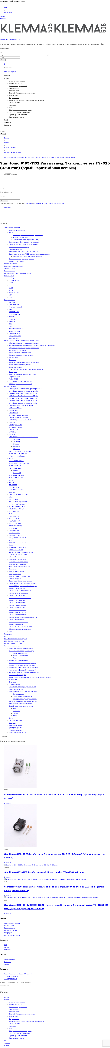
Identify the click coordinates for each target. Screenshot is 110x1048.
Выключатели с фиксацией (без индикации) (23, 667)
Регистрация (8, 12)
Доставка (7, 122)
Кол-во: (2, 196)
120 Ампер (16, 439)
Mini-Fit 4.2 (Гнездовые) (17, 504)
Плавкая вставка (14, 338)
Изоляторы (12, 569)
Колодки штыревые (15, 578)
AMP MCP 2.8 (13, 413)
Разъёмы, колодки (14, 103)
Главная (7, 76)
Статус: (2, 192)
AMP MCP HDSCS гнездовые (18, 415)
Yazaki (11, 545)
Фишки (11, 631)
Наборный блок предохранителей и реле (22, 93)
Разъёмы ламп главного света (18, 622)
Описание (7, 207)
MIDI (10, 324)
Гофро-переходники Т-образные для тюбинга (24, 348)
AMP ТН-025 (13, 429)
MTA (10, 513)
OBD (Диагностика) (15, 526)
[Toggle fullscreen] (5, 985)
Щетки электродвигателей (17, 732)
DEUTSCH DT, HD (15, 468)
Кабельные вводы (14, 684)
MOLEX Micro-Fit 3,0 (16, 509)
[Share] (3, 985)
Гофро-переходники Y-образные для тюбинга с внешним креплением (32, 345)
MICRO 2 (12, 319)
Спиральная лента (14, 376)
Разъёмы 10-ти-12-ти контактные (20, 590)
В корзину (4, 201)
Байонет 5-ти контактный (17, 559)
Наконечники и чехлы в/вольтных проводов (27, 256)
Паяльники (16, 711)
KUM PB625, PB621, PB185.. (19, 494)
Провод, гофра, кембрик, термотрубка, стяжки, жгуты (26, 100)
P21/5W (11, 278)
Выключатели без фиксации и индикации (22, 663)
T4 (9, 285)
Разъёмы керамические (16, 619)
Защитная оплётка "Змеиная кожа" (20, 352)
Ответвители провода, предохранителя (21, 259)
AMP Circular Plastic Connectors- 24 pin (23, 391)
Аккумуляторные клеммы (17, 230)
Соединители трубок (15, 725)
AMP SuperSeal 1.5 (15, 427)
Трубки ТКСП (13, 379)
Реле (10, 107)
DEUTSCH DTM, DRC (16, 475)
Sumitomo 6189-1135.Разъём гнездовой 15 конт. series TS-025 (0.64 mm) (44, 872)
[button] (7, 803)
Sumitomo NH (14, 530)
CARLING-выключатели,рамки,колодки (21, 651)
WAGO (11, 540)
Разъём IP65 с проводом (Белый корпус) (22, 583)
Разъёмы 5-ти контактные (17, 605)
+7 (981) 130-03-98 (11, 976)
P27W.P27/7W (14, 280)
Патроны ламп (13, 95)
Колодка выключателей (20, 655)
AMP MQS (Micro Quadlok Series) (21, 420)
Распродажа (12, 105)
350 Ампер (16, 446)
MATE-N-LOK (13, 499)
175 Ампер (16, 441)
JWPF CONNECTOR (16, 489)
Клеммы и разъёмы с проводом (19, 247)
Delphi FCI (12, 458)
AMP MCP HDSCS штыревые (18, 417)
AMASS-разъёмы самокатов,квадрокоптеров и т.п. (25, 389)
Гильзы (11, 232)
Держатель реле (14, 88)
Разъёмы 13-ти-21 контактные (18, 593)
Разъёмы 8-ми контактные (17, 612)
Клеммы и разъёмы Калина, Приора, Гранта (23, 244)
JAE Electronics (14, 487)
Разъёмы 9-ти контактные (17, 615)
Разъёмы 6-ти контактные (17, 607)
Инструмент (12, 682)
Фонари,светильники (15, 730)
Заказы (6, 964)
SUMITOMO (28, 203)
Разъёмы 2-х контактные (17, 595)
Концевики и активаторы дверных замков (22, 687)
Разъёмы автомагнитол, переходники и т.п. (23, 617)
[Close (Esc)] (1, 985)
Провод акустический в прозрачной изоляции (28, 369)
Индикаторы (13, 679)
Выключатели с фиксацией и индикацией (22, 670)
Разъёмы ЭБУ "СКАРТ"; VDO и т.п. (21, 627)
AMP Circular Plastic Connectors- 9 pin (23, 401)
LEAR (10, 497)
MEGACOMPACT (14, 314)
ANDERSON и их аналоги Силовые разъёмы (23, 437)
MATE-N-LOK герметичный (18, 501)
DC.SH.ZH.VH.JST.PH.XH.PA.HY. (20, 451)
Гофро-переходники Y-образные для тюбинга (23, 343)
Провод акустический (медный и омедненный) (24, 362)
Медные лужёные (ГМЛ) (21, 237)
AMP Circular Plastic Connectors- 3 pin (23, 393)
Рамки (15, 658)
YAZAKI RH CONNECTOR (17, 547)
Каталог (2, 16)
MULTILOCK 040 (15, 516)
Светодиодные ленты (15, 720)
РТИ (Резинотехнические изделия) (20, 110)
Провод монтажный (15, 367)
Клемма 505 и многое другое (10, 39)
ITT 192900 (13, 485)
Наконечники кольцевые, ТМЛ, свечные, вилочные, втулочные (29, 254)
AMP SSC (12, 422)
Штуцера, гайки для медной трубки (25, 699)
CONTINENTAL (14, 304)
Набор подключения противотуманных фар (23, 701)
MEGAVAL (12, 316)
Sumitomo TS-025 (40, 203)
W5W (10, 295)
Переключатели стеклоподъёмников (20, 703)
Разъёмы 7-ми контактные (17, 610)
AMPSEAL (12, 432)
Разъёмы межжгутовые (16, 624)
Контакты (3, 18)
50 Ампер (16, 449)
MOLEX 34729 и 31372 (17, 506)
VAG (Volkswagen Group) (17, 538)
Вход (5, 7)
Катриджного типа (15, 336)
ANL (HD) (12, 302)
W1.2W (11, 288)
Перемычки (12, 360)
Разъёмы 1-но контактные (17, 588)
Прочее (11, 718)
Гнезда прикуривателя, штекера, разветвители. (24, 672)
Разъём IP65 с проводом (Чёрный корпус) (23, 586)
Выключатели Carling (20, 653)
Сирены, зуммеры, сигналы (18, 115)
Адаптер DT (17, 470)
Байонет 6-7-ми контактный (18, 562)
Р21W (10, 297)
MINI (10, 326)
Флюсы (15, 715)
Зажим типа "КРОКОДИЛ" (17, 675)
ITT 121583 (12, 482)
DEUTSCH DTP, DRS (16, 477)
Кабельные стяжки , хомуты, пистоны (21, 355)
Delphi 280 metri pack (17, 456)
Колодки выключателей (16, 571)
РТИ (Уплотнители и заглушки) (19, 112)
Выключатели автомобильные (18, 660)
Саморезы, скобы (18, 694)
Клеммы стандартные (15, 249)
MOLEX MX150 (14, 511)
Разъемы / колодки (10, 930)
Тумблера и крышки (15, 727)
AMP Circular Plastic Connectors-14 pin (23, 403)
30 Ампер (16, 444)
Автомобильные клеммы (17, 81)
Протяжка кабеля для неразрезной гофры (22, 374)
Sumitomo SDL (14, 533)
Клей (14, 708)
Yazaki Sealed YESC (16, 550)
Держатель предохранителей (18, 86)
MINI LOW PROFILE (16, 328)
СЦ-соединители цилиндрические (20, 629)
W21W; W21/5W (14, 292)
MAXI (10, 309)
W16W (11, 290)
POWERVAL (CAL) (15, 333)
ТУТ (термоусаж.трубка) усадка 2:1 (20, 381)
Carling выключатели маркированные (21, 648)
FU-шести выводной (15, 307)
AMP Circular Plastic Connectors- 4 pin (23, 398)
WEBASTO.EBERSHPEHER (18, 542)
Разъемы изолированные (17, 261)
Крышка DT (17, 473)
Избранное (7, 962)
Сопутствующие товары (16, 117)
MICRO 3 (12, 321)
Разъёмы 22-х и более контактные (20, 598)
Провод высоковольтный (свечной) (20, 364)
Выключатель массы (15, 83)
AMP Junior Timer (15, 408)
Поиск (3, 60)
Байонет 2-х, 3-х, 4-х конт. (18, 554)
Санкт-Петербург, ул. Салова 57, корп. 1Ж (18, 974)
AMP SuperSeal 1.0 (15, 425)
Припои (15, 713)
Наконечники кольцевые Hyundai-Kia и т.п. (23, 252)
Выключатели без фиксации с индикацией (23, 665)
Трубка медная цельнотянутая (22, 696)
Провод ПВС (13, 372)
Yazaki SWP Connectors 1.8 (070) (21, 552)
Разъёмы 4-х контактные (17, 603)
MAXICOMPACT (14, 312)
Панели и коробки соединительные (20, 581)
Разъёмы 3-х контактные (56, 203)
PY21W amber (13, 283)
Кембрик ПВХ (13, 357)
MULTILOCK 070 (15, 521)
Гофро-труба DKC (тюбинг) (18, 350)
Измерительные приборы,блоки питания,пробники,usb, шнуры (29, 677)
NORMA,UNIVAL (14, 331)
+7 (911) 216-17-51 (10, 979)
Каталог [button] (7, 78)
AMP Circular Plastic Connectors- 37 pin (23, 396)
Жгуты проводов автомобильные (19, 566)
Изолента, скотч (14, 90)
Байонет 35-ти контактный (18, 557)
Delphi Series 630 (15, 466)
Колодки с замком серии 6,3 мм (19, 576)
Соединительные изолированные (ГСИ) (26, 239)
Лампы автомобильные (16, 689)
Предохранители (14, 98)
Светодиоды (12, 723)
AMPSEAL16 (13, 434)
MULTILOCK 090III (15, 523)
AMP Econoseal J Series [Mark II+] (21, 405)
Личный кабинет (9, 959)
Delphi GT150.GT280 (16, 461)
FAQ (6, 120)
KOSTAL (12, 492)
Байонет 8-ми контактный (17, 564)
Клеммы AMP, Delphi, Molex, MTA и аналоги (24, 242)
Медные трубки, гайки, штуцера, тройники (23, 691)
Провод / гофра (9, 928)
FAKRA (11, 480)
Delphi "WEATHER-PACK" (18, 453)
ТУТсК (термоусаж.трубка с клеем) (20, 384)
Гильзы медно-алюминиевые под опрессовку (28, 235)
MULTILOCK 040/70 (16, 518)
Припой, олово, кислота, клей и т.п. (21, 706)
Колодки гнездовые (15, 574)
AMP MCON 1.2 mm (15, 410)
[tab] (57, 207)
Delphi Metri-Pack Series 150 (19, 463)
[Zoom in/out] (7, 985)
